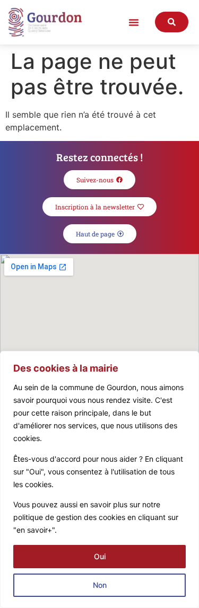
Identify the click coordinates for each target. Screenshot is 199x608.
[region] (99, 479)
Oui (100, 556)
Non (100, 584)
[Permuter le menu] (133, 22)
